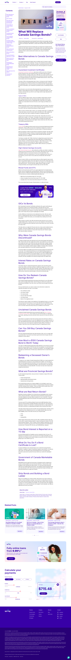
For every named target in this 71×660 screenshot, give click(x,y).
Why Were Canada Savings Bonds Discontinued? (10, 21)
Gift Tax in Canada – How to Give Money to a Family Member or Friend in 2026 (14, 524)
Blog (49, 612)
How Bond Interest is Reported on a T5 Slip (10, 56)
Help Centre (50, 614)
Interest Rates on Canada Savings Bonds (10, 26)
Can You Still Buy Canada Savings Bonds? (10, 37)
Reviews (40, 616)
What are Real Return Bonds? (10, 53)
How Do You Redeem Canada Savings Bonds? (10, 30)
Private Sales (31, 616)
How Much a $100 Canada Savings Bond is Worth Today (11, 41)
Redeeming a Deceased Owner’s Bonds (10, 46)
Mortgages (31, 618)
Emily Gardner (40, 38)
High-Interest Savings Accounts (25, 150)
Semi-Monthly (18, 579)
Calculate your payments (9, 74)
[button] (32, 535)
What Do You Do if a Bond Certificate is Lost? (10, 59)
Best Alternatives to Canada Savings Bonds (10, 15)
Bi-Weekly (27, 579)
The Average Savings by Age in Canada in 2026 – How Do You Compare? (35, 524)
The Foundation (32, 614)
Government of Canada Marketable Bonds (10, 63)
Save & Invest (20, 7)
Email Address (59, 55)
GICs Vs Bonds (9, 18)
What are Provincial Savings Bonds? (10, 50)
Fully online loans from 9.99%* (11, 71)
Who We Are (41, 612)
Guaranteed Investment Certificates (25, 72)
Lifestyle (49, 520)
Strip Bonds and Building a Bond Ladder (10, 67)
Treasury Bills (21, 126)
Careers (40, 614)
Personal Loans (32, 612)
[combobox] (53, 7)
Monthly (9, 579)
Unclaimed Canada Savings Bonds (10, 34)
